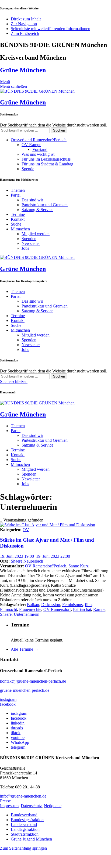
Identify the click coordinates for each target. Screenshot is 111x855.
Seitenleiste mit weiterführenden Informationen (50, 28)
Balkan (33, 604)
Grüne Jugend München (31, 839)
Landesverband (24, 824)
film (88, 604)
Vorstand (39, 149)
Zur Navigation (24, 23)
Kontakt (18, 219)
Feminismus (72, 604)
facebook (8, 704)
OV (26, 529)
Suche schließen (13, 381)
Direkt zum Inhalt (26, 19)
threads (17, 728)
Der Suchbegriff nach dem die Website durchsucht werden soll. (53, 125)
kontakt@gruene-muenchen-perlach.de (33, 681)
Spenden (29, 238)
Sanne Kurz (78, 566)
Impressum (9, 805)
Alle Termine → (25, 649)
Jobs (25, 248)
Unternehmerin (26, 614)
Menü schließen (13, 86)
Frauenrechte (30, 609)
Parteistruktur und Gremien (45, 204)
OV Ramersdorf (57, 609)
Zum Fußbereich (25, 33)
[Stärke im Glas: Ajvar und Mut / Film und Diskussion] (47, 525)
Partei (15, 195)
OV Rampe (31, 144)
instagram (8, 699)
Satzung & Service (37, 209)
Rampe (99, 609)
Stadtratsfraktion (25, 834)
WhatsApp (20, 742)
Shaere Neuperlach (27, 561)
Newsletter (31, 243)
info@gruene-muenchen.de (23, 796)
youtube (18, 737)
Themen (18, 190)
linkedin (18, 723)
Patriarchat (82, 609)
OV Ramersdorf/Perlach (45, 566)
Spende (28, 168)
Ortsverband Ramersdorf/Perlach (39, 139)
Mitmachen (20, 229)
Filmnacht (8, 609)
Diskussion (50, 604)
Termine (18, 214)
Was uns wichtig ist (38, 154)
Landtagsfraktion (25, 829)
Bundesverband (24, 815)
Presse (5, 801)
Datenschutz (31, 805)
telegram (18, 747)
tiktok (15, 732)
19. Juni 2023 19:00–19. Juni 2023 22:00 (35, 556)
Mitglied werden (36, 233)
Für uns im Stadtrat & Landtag (47, 164)
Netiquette (52, 805)
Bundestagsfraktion (27, 819)
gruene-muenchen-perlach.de (24, 690)
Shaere (6, 614)
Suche (16, 224)
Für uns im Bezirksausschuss (46, 159)
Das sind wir (32, 200)
